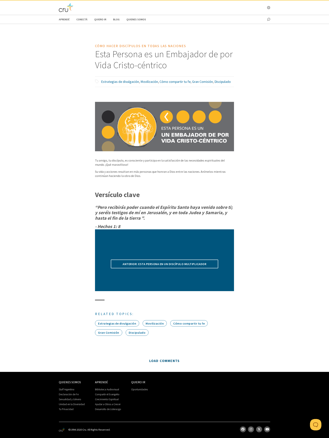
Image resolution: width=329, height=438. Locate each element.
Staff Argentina (66, 389)
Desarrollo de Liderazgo (108, 409)
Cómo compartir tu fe (175, 81)
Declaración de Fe (69, 394)
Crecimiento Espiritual (107, 399)
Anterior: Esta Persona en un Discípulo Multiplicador (164, 264)
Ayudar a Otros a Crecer (108, 404)
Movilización (149, 81)
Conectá (81, 19)
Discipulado (222, 81)
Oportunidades (139, 389)
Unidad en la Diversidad (72, 404)
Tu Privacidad (66, 409)
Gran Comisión (202, 81)
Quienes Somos (136, 19)
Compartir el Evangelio (107, 394)
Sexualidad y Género (70, 399)
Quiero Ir (100, 19)
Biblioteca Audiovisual (107, 389)
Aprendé (64, 19)
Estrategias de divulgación (120, 81)
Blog (116, 19)
